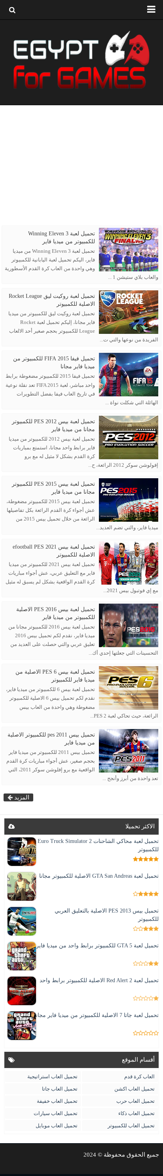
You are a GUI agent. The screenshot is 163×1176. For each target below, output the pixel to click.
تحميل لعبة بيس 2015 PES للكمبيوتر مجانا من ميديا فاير (53, 488)
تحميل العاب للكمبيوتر (131, 1126)
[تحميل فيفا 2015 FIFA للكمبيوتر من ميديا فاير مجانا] (128, 374)
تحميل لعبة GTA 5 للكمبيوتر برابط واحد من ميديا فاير (97, 946)
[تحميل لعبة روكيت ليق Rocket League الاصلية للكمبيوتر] (128, 312)
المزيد (21, 797)
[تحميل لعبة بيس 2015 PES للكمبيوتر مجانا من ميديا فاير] (128, 500)
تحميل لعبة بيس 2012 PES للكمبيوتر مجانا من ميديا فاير (53, 425)
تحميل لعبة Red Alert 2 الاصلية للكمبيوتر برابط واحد (99, 980)
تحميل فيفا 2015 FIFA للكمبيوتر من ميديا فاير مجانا (54, 362)
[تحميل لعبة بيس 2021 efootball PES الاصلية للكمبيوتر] (128, 563)
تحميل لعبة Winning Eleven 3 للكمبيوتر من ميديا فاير (61, 237)
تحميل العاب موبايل (57, 1126)
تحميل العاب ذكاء (136, 1113)
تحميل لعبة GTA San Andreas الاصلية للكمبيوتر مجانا (99, 876)
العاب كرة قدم (139, 1076)
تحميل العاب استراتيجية (52, 1076)
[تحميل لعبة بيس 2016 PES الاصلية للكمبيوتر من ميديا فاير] (128, 625)
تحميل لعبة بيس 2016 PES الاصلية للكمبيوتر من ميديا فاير (55, 613)
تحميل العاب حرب (135, 1101)
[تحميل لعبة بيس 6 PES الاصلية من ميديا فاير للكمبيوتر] (128, 688)
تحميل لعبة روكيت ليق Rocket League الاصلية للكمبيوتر (52, 300)
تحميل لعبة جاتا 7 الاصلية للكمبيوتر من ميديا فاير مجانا (96, 1015)
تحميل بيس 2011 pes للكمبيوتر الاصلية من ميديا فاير (51, 739)
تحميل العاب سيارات (56, 1113)
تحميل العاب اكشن (134, 1089)
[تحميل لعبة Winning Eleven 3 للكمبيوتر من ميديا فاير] (128, 249)
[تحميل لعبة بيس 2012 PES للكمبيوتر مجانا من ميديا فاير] (128, 437)
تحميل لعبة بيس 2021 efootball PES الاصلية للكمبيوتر (54, 551)
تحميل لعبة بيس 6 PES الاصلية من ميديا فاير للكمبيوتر (55, 676)
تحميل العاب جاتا (60, 1089)
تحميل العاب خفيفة (57, 1101)
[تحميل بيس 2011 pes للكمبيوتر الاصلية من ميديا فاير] (128, 751)
